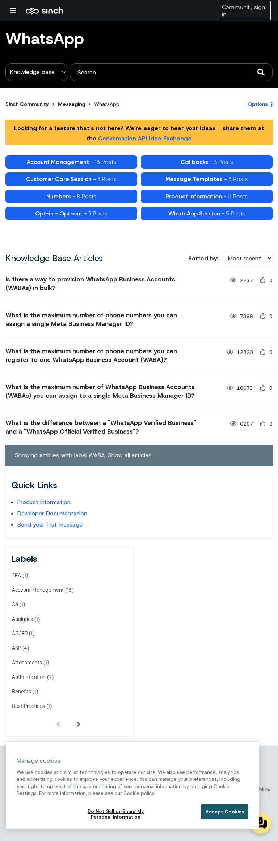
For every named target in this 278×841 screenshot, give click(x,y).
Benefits (21, 691)
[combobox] (171, 72)
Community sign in (243, 10)
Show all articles (129, 455)
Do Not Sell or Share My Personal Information (116, 814)
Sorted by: (203, 258)
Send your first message (50, 524)
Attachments (27, 662)
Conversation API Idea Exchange (144, 138)
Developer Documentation (52, 513)
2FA (16, 575)
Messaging (71, 104)
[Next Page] (78, 724)
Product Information (44, 502)
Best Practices (28, 706)
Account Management (38, 590)
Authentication (29, 677)
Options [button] (258, 104)
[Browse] (16, 10)
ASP (16, 648)
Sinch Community (44, 10)
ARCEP (20, 633)
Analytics (22, 619)
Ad (15, 604)
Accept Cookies (225, 812)
